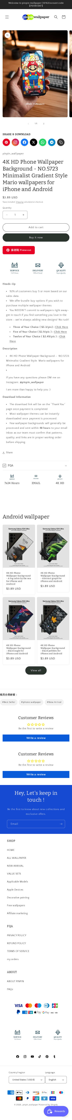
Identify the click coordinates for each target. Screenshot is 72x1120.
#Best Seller (8, 702)
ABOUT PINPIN (15, 981)
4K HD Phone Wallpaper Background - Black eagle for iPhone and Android (18, 649)
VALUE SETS (14, 873)
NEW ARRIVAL (15, 866)
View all (36, 670)
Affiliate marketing (17, 913)
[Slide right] (44, 124)
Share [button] (9, 452)
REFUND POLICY (16, 943)
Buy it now (36, 237)
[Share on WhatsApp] (42, 142)
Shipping (19, 202)
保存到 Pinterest (21, 250)
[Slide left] (28, 124)
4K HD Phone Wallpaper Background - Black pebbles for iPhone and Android (53, 649)
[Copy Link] (60, 142)
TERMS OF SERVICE (18, 951)
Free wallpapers (16, 905)
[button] (7, 17)
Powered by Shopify (48, 1105)
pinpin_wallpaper (30, 1105)
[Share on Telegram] (51, 142)
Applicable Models (17, 881)
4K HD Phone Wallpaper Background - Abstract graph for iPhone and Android (53, 577)
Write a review (36, 738)
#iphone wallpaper (31, 702)
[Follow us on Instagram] (15, 142)
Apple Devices (15, 889)
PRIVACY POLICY (16, 935)
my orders (13, 959)
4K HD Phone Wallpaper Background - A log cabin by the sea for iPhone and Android (18, 578)
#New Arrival (54, 702)
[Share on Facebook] (24, 142)
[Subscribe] (61, 824)
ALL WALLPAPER (16, 858)
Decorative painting (18, 897)
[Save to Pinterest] (6, 142)
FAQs (10, 989)
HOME (10, 850)
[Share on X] (33, 142)
